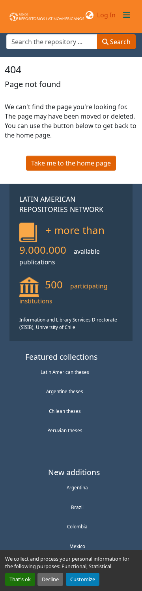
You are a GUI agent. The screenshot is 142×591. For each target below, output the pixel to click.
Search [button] (119, 41)
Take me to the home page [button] (71, 163)
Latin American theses (65, 372)
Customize (82, 579)
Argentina (77, 487)
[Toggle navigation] (127, 14)
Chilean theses (65, 411)
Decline (50, 579)
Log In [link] (106, 15)
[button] (46, 15)
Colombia (77, 526)
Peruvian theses (64, 430)
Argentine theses (64, 391)
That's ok (20, 579)
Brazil (77, 507)
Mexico (77, 546)
